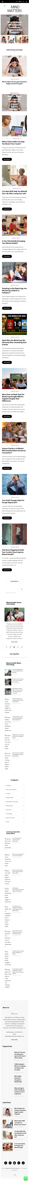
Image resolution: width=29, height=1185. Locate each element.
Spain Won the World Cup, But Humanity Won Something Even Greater (14, 342)
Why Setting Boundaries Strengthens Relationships (18, 1079)
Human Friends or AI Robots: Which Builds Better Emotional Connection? (14, 450)
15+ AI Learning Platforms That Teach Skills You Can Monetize (17, 671)
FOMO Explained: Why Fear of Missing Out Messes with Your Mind (20, 1067)
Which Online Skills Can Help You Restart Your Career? (13, 142)
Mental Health (14, 18)
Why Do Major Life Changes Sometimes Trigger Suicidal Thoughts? (14, 27)
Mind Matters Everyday (12, 801)
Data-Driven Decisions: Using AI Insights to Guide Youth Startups (17, 700)
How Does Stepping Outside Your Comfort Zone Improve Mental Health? (13, 552)
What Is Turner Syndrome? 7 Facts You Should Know (18, 854)
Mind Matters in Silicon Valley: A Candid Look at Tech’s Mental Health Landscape (17, 691)
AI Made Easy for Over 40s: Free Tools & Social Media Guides (18, 736)
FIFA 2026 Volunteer (11, 789)
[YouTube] (14, 1162)
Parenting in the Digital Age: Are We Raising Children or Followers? (14, 290)
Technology (9, 813)
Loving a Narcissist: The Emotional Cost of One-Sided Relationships (17, 932)
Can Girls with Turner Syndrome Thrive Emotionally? (16, 839)
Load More (13, 581)
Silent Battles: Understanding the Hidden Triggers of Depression (18, 889)
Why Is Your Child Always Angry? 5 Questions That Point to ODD (17, 871)
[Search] (26, 1)
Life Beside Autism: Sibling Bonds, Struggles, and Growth (18, 952)
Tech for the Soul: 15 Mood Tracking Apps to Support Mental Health (17, 754)
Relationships (9, 805)
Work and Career (10, 818)
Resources (8, 809)
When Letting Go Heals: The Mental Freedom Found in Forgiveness (19, 1091)
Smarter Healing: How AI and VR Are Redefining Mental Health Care (17, 718)
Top (15, 1175)
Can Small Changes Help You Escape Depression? (13, 501)
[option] (14, 70)
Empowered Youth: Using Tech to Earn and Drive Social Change (17, 680)
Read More (7, 159)
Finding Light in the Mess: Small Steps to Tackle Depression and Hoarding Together (17, 971)
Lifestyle (8, 793)
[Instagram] (10, 1162)
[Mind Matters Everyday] (14, 8)
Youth (7, 822)
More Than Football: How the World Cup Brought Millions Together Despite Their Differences (13, 397)
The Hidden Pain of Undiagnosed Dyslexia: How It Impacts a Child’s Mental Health (17, 908)
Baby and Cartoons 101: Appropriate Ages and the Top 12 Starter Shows (19, 1055)
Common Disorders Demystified (13, 832)
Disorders (8, 785)
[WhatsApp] (18, 1162)
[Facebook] (5, 1162)
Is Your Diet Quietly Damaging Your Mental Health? (13, 242)
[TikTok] (23, 1162)
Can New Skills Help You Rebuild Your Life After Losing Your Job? (14, 192)
